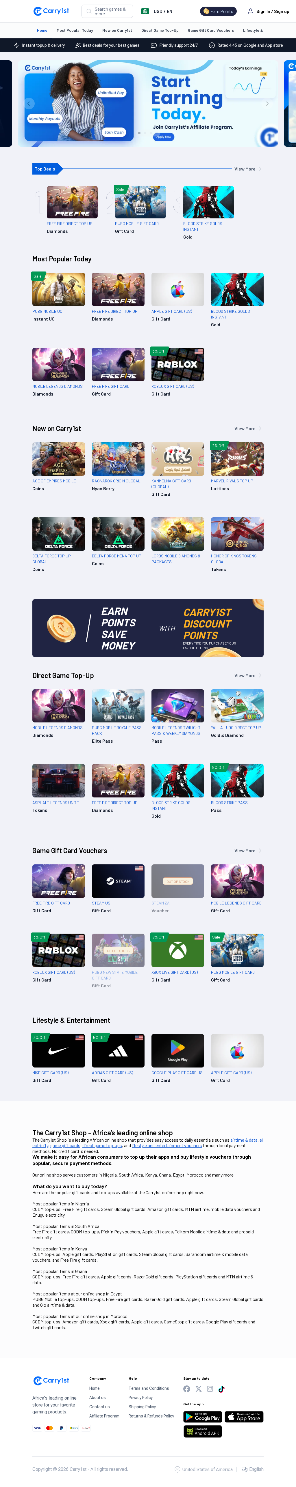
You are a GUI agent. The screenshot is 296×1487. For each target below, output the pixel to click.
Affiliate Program (104, 1416)
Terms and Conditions (149, 1388)
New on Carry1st (117, 30)
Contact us (99, 1406)
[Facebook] (186, 1389)
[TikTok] (221, 1389)
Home (42, 30)
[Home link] (51, 11)
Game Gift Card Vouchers (211, 30)
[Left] (29, 103)
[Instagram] (210, 1389)
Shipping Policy (142, 1406)
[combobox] (107, 11)
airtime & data (244, 1140)
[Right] (267, 103)
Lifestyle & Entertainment (71, 1020)
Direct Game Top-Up (160, 30)
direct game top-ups (102, 1145)
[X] (198, 1389)
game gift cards (65, 1145)
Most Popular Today (75, 30)
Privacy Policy (141, 1397)
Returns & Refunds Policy (151, 1416)
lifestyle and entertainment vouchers (167, 1145)
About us (97, 1397)
